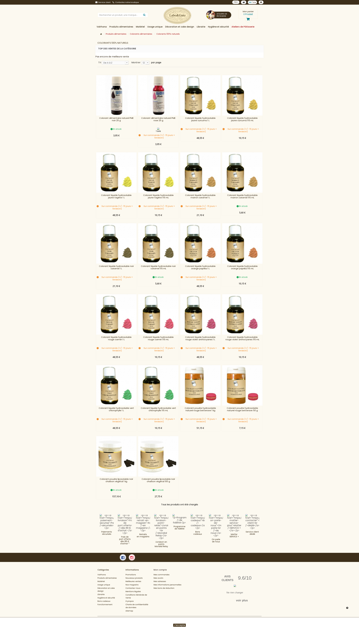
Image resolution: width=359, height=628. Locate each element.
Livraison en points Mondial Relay (161, 544)
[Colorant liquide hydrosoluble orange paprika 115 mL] (242, 243)
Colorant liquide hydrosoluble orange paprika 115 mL (242, 267)
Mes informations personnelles (167, 584)
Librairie (101, 594)
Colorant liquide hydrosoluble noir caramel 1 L (116, 267)
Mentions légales (133, 591)
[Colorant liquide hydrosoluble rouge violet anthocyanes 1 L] (200, 314)
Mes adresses (160, 581)
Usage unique (103, 584)
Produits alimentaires (107, 578)
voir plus (242, 600)
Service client (104, 2)
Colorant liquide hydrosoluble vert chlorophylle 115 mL (158, 409)
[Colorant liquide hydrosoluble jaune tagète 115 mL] (158, 172)
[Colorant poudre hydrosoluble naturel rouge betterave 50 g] (242, 385)
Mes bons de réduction (164, 588)
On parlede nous (216, 540)
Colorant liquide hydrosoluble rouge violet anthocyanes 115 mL (242, 338)
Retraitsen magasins (143, 535)
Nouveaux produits (134, 578)
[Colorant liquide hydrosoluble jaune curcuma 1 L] (200, 95)
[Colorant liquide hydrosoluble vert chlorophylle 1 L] (116, 385)
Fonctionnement (104, 604)
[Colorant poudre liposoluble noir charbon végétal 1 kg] (116, 456)
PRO (236, 2)
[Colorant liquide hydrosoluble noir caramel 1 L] (116, 243)
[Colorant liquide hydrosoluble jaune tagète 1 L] (116, 172)
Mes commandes (161, 574)
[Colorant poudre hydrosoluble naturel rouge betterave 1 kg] (200, 385)
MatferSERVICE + (234, 535)
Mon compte (160, 569)
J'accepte (179, 625)
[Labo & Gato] (177, 15)
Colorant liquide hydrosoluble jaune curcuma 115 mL (242, 119)
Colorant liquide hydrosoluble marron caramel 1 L (200, 196)
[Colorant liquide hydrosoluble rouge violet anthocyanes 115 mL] (242, 314)
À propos (130, 601)
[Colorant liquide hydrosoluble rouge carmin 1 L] (116, 314)
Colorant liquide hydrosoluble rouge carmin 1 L (116, 338)
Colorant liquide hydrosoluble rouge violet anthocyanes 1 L (200, 338)
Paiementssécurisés (106, 532)
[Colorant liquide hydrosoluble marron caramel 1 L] (200, 172)
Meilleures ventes (133, 581)
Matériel (101, 581)
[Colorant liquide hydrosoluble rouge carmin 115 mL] (158, 314)
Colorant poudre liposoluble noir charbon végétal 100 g (158, 480)
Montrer (136, 62)
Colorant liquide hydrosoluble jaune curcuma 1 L (200, 119)
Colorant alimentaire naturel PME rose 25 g (158, 119)
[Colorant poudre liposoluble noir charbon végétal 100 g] (158, 456)
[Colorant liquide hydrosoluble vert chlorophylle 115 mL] (158, 385)
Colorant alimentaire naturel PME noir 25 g (116, 119)
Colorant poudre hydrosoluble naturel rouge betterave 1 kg (200, 409)
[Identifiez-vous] (261, 2)
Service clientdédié (252, 532)
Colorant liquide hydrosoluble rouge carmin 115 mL (158, 338)
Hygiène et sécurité (106, 597)
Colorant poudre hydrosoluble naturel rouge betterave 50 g (242, 409)
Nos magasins (132, 584)
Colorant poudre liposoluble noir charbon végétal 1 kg (116, 480)
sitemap (129, 610)
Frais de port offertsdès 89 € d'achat (125, 540)
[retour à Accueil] (101, 34)
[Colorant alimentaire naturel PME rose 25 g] (158, 95)
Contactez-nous (133, 588)
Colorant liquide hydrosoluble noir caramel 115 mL (158, 267)
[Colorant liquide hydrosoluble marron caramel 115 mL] (242, 172)
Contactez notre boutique (127, 2)
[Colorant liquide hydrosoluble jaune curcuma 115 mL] (242, 95)
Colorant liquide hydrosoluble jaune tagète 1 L (116, 196)
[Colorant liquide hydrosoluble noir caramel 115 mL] (158, 243)
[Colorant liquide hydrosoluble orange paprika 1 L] (200, 243)
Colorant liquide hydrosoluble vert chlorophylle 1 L (116, 409)
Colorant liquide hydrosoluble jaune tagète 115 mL (158, 196)
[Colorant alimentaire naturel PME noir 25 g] (116, 95)
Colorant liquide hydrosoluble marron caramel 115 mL (242, 196)
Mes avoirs (158, 578)
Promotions (131, 574)
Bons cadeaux (197, 532)
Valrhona (101, 574)
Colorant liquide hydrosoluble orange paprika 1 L (200, 267)
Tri (99, 62)
